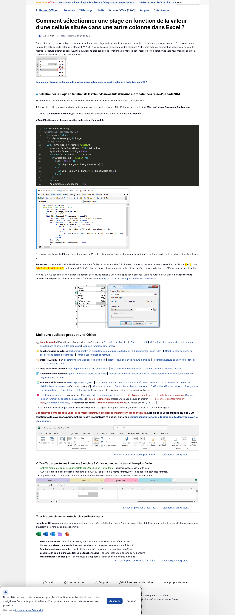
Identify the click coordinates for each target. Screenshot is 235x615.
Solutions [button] (69, 10)
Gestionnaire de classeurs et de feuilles (170, 382)
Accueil (49, 582)
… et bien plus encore (51, 395)
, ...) (150, 398)
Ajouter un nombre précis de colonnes (87, 373)
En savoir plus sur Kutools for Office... (136, 560)
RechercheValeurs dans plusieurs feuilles (174, 359)
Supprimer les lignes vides (147, 351)
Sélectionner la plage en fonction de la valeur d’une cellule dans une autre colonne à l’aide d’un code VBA (91, 82)
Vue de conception (106, 382)
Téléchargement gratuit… (176, 560)
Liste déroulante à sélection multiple (163, 368)
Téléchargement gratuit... (175, 454)
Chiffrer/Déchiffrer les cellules (166, 386)
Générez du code (139, 342)
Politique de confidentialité (137, 582)
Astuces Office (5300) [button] (121, 10)
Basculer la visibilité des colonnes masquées (155, 373)
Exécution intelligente (115, 342)
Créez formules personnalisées (166, 342)
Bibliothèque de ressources (55, 386)
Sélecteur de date (101, 386)
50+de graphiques (140, 395)
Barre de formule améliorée (133, 382)
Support (144, 10)
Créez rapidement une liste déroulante (87, 368)
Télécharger (86, 10)
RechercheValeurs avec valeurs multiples (129, 359)
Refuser (131, 601)
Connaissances (75, 582)
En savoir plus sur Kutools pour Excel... (135, 454)
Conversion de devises (57, 402)
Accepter (114, 601)
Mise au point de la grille (79, 382)
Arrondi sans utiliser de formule (94, 354)
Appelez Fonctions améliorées (98, 346)
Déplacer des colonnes (120, 373)
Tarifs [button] (101, 10)
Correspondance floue (53, 363)
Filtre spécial (83, 390)
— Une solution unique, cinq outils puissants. (85, 2)
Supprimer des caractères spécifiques (101, 395)
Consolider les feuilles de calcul (131, 386)
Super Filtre (66, 390)
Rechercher (163, 10)
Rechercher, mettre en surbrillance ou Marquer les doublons (99, 351)
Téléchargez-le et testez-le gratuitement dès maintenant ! (127, 278)
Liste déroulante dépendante (126, 368)
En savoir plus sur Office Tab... (140, 507)
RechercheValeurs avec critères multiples (84, 359)
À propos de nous (177, 582)
